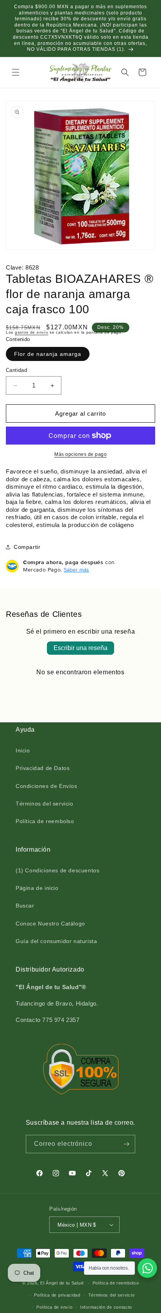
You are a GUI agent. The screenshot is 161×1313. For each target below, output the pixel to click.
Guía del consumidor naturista (56, 941)
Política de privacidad (57, 1295)
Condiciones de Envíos (46, 786)
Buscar (25, 905)
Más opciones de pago (80, 454)
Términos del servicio (44, 803)
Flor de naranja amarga (47, 354)
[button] (15, 72)
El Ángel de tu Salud (61, 1283)
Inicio (23, 750)
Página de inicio (37, 888)
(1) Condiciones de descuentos (57, 870)
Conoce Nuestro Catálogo (50, 923)
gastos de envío (31, 332)
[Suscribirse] (126, 1144)
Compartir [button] (27, 547)
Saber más (76, 569)
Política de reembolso (45, 821)
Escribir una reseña (80, 648)
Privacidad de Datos (43, 768)
